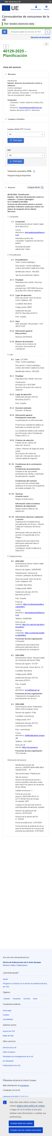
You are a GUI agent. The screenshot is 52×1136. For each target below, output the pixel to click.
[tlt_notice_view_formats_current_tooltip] (42, 187)
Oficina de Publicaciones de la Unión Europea (22, 962)
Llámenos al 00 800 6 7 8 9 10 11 (16, 1096)
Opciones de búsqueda (40, 37)
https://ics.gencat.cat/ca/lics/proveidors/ (30, 625)
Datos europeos (9, 1052)
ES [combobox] (10, 134)
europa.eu (24, 1085)
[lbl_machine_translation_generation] (34, 171)
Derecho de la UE (9, 1048)
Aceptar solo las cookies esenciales (25, 1130)
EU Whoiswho (8, 1061)
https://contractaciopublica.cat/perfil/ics (29, 605)
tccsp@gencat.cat (32, 690)
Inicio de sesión (36, 9)
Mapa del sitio (8, 1036)
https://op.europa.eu (30, 747)
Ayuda (5, 979)
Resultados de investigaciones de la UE (18, 1056)
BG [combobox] (10, 155)
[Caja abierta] (6, 46)
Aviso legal (7, 1010)
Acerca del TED (9, 1031)
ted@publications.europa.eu (29, 736)
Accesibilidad (8, 1019)
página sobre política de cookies (31, 1106)
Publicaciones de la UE (11, 1065)
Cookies (6, 1015)
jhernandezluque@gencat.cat (30, 108)
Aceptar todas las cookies (21, 1123)
